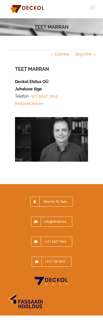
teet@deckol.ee (29, 103)
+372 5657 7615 (44, 96)
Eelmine (62, 54)
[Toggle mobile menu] (93, 7)
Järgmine (83, 54)
